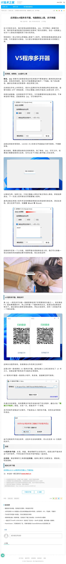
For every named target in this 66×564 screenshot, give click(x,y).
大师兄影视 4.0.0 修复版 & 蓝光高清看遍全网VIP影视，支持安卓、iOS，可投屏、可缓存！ (31, 511)
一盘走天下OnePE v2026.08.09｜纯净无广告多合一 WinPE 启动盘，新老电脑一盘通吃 (29, 520)
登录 (5, 529)
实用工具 (4, 6)
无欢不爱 (25, 21)
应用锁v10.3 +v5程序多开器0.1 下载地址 (18, 470)
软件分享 (15, 6)
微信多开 (16, 498)
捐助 (45, 558)
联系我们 (39, 558)
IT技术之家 (8, 2)
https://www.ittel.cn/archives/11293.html (26, 486)
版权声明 (27, 558)
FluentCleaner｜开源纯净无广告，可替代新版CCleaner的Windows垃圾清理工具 (27, 523)
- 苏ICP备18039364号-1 (38, 561)
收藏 (40, 492)
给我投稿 (33, 558)
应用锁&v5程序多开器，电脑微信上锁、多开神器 (32, 18)
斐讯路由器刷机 (28, 6)
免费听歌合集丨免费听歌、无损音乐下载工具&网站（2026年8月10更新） (26, 517)
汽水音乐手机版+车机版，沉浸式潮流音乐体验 (18, 514)
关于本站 (21, 558)
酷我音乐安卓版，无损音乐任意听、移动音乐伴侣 (19, 508)
